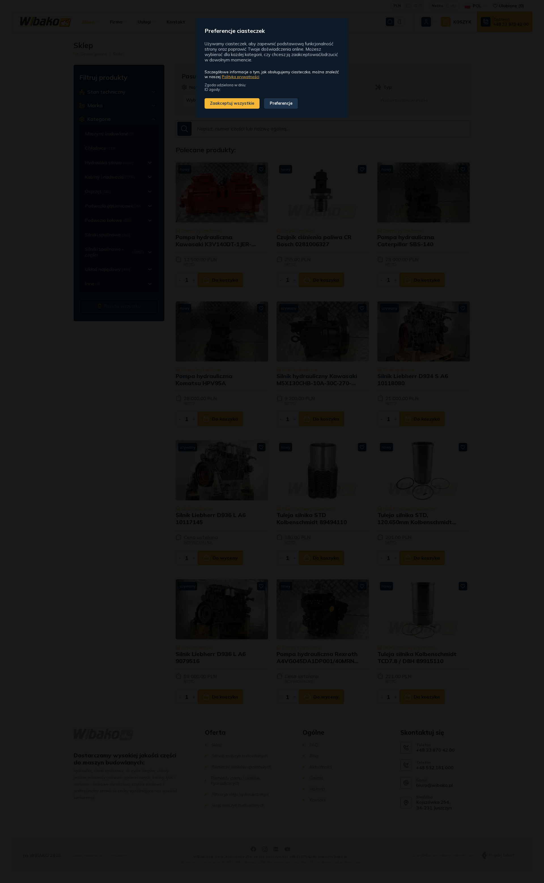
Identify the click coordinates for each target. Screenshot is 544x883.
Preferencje (281, 103)
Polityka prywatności (240, 76)
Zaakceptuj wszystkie (232, 103)
